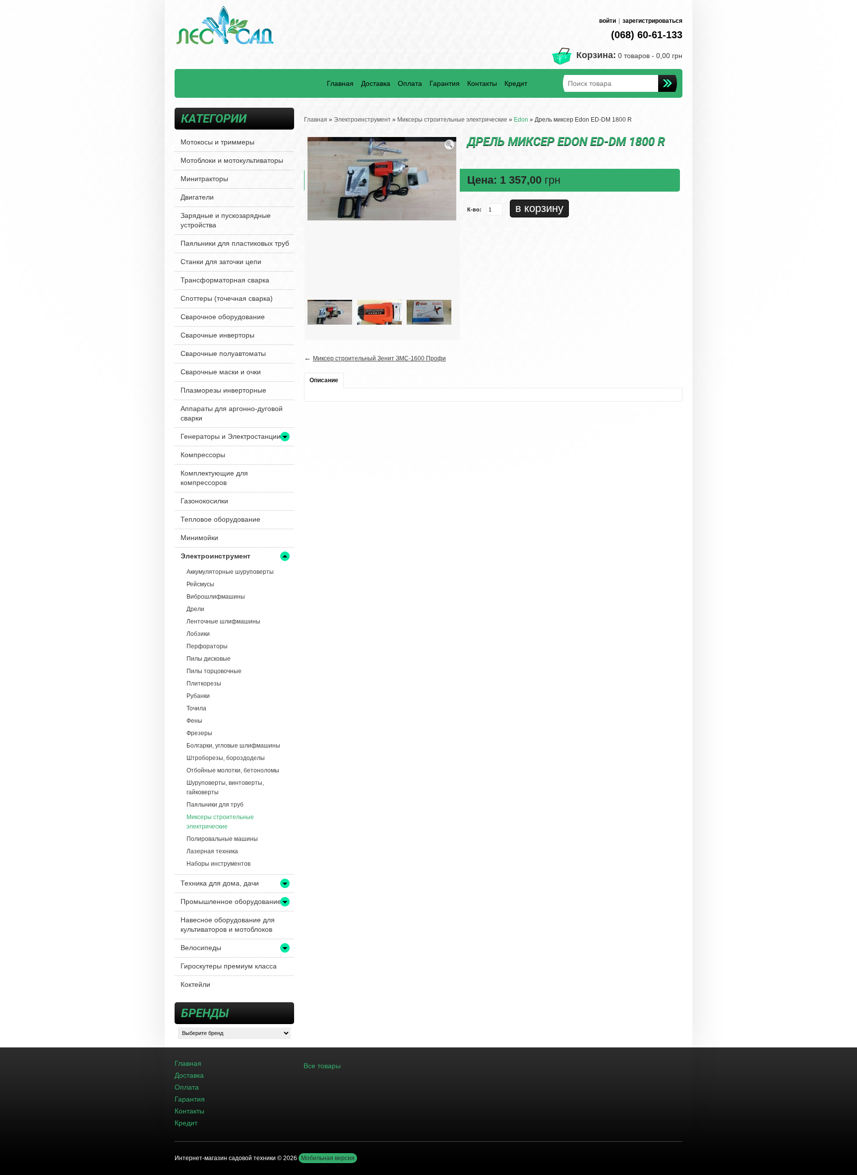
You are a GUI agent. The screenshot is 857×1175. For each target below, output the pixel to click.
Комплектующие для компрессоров (214, 477)
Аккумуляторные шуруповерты (230, 571)
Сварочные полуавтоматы (223, 353)
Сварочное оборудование (223, 317)
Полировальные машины (222, 838)
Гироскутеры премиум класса (229, 966)
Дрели (195, 609)
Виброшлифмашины (215, 596)
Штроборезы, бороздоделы (225, 758)
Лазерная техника (212, 851)
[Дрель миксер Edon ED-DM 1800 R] (329, 311)
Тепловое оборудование (220, 519)
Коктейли (195, 984)
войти (607, 20)
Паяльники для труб (215, 804)
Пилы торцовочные (214, 671)
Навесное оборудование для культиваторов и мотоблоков (228, 924)
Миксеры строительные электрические (220, 822)
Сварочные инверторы (217, 335)
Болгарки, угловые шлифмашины (233, 745)
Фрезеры (199, 733)
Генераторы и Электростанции (231, 436)
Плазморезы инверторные (223, 390)
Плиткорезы (203, 683)
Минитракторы (204, 179)
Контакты (482, 83)
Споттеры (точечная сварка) (227, 298)
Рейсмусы (200, 584)
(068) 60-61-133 (646, 34)
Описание (323, 380)
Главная (340, 83)
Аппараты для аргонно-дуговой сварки (232, 413)
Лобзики (198, 633)
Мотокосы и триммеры (217, 142)
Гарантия (444, 83)
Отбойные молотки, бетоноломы (232, 770)
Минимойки (199, 538)
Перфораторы (207, 646)
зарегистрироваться (652, 20)
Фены (194, 720)
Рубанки (198, 695)
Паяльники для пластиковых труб (235, 243)
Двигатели (197, 197)
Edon (521, 119)
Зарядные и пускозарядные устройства (226, 220)
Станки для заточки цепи (221, 262)
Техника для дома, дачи (220, 883)
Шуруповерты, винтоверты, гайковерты (225, 787)
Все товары (322, 1066)
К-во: (474, 209)
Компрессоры (203, 455)
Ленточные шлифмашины (223, 621)
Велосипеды (201, 948)
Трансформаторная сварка (225, 280)
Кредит (515, 83)
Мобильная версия (328, 1158)
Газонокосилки (204, 501)
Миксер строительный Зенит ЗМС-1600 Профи (379, 358)
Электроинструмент (215, 556)
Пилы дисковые (208, 658)
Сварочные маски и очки (221, 372)
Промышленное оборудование (231, 901)
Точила (196, 708)
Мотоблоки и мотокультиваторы (232, 160)
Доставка (375, 83)
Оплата (410, 83)
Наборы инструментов (218, 863)
